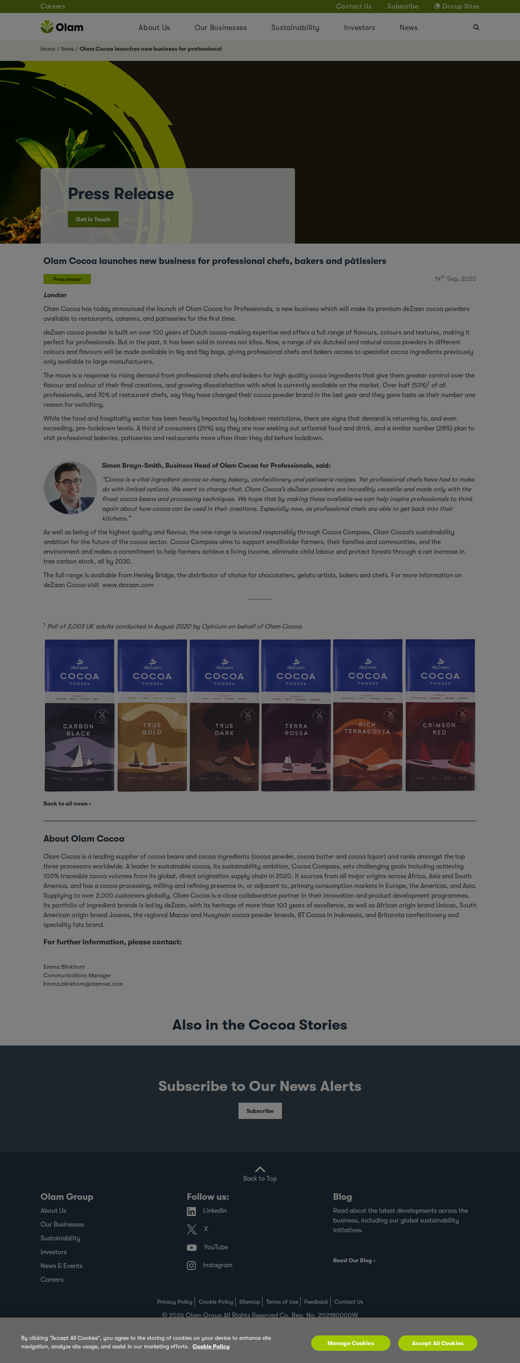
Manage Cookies (350, 1343)
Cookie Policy (211, 1346)
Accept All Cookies (438, 1343)
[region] (260, 1340)
